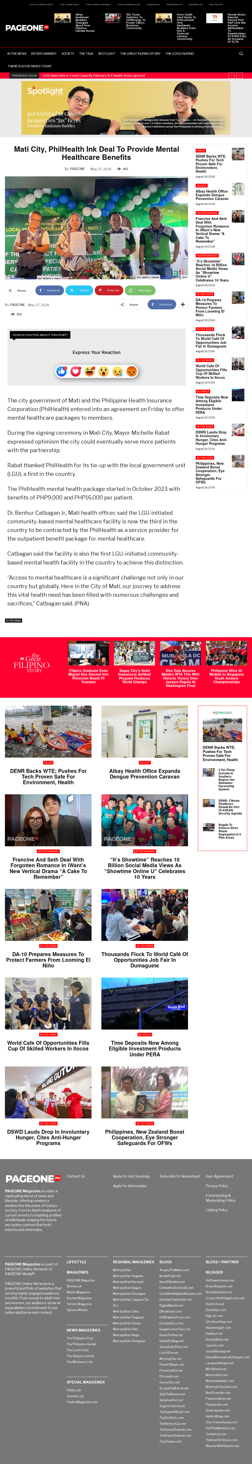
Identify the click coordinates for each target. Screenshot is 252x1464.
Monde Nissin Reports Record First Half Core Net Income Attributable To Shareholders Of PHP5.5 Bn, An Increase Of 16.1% (237, 28)
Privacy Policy (217, 1186)
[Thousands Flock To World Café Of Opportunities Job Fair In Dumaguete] (238, 332)
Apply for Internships (129, 1186)
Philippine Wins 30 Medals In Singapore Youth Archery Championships (226, 676)
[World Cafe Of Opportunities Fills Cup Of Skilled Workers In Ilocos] (238, 363)
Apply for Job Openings (131, 1176)
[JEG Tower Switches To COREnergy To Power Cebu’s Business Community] (113, 18)
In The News (13, 620)
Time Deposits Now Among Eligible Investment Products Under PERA (212, 405)
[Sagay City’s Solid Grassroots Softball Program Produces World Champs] (134, 653)
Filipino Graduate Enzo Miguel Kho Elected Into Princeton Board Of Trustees (88, 676)
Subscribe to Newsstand (179, 1176)
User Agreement (219, 1176)
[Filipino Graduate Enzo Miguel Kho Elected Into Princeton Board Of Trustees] (88, 653)
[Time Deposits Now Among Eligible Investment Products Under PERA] (238, 395)
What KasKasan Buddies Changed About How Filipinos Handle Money (85, 23)
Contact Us (76, 1176)
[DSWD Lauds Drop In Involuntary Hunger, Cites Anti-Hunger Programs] (238, 430)
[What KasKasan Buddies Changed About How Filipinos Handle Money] (62, 18)
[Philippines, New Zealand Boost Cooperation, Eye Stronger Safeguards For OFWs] (238, 461)
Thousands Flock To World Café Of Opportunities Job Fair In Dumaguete (211, 340)
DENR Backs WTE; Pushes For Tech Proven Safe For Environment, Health (211, 164)
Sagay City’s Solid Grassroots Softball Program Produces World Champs (134, 676)
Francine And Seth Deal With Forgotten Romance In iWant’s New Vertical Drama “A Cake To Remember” (212, 230)
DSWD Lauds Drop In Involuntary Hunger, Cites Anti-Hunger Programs (211, 438)
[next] (239, 75)
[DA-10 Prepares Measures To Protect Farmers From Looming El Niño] (238, 297)
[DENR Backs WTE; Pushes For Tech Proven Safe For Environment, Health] (238, 154)
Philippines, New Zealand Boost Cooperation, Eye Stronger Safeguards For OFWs (210, 473)
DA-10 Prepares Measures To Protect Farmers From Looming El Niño (210, 307)
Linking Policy (217, 1210)
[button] (241, 53)
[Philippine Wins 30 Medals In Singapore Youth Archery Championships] (226, 653)
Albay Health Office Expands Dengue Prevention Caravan (212, 195)
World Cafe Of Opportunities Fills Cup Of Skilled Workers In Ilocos (211, 371)
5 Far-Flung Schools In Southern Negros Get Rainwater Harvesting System (227, 779)
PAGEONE (77, 169)
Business (203, 391)
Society (202, 185)
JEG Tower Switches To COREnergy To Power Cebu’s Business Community (136, 21)
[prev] (232, 75)
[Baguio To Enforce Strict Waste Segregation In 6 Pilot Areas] (209, 827)
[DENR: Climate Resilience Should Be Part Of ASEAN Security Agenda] (209, 803)
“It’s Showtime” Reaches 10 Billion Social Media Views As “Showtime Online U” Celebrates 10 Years (212, 271)
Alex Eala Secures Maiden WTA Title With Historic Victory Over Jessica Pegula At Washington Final (181, 678)
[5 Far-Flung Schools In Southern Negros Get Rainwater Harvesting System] (209, 772)
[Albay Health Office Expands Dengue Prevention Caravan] (238, 189)
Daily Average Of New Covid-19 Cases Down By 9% (81, 75)
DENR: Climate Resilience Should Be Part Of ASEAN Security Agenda (230, 807)
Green (201, 150)
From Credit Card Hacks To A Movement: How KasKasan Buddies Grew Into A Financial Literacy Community (186, 27)
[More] (183, 304)
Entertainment (207, 213)
